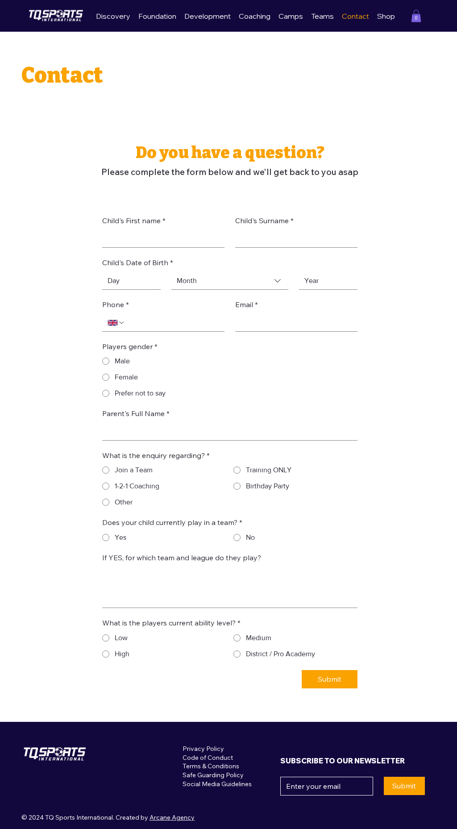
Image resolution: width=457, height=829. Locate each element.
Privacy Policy (203, 749)
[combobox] (229, 281)
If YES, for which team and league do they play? (181, 558)
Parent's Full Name (136, 414)
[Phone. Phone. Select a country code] (116, 322)
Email (246, 305)
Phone (115, 305)
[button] (416, 16)
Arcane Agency (172, 817)
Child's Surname (264, 221)
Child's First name (134, 221)
